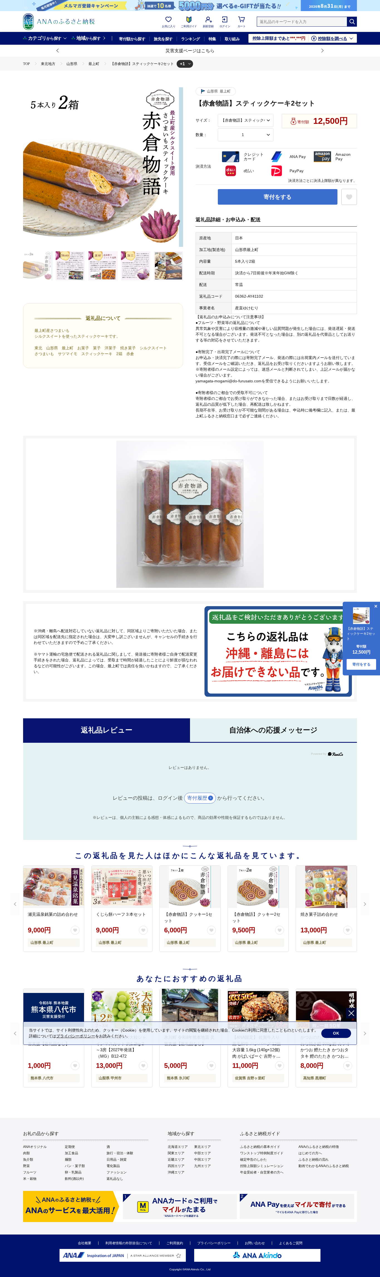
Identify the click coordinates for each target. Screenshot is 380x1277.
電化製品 (113, 1166)
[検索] (352, 22)
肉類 (26, 1153)
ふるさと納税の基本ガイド (260, 1147)
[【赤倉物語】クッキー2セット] (258, 887)
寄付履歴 (197, 798)
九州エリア (202, 1166)
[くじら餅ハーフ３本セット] (122, 887)
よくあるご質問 (290, 1243)
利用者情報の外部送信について (128, 1243)
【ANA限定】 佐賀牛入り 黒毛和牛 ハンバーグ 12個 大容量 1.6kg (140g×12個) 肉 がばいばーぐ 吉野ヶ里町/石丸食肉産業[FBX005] (256, 1050)
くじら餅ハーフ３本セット (121, 914)
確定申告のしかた (253, 1159)
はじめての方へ (310, 1153)
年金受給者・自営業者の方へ (261, 1172)
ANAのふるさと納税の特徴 (318, 1147)
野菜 (26, 1166)
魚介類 (28, 1159)
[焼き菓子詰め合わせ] (326, 887)
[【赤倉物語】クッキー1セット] (190, 887)
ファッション (117, 1172)
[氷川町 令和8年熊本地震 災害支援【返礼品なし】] (190, 1010)
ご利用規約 (174, 1243)
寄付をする (278, 197)
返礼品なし (115, 1179)
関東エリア (176, 1153)
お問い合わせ (255, 1243)
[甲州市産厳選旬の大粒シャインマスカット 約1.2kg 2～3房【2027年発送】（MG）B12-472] (122, 1010)
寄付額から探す (132, 39)
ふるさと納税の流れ (313, 1159)
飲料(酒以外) (74, 1179)
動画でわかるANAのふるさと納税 (323, 1166)
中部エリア (202, 1153)
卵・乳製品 (73, 1172)
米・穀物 (29, 1179)
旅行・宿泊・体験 (120, 1153)
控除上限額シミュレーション (261, 1166)
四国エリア (176, 1166)
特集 (212, 39)
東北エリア (202, 1147)
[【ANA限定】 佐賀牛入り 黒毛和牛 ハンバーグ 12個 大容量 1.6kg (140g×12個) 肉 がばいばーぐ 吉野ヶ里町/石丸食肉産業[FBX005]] (258, 1010)
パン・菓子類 (75, 1166)
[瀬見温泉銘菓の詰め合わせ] (53, 887)
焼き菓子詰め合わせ (319, 914)
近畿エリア (176, 1159)
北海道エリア (178, 1147)
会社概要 (84, 1243)
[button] (58, 51)
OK (336, 1033)
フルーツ (29, 1172)
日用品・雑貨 (117, 1159)
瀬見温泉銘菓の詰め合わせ (53, 914)
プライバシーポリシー (214, 1243)
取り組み (232, 39)
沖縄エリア (176, 1172)
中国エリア (202, 1159)
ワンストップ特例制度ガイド (261, 1153)
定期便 (70, 1147)
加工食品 (71, 1153)
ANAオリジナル (35, 1147)
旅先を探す (163, 39)
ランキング (190, 39)
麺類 (68, 1159)
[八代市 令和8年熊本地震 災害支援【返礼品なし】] (53, 1010)
